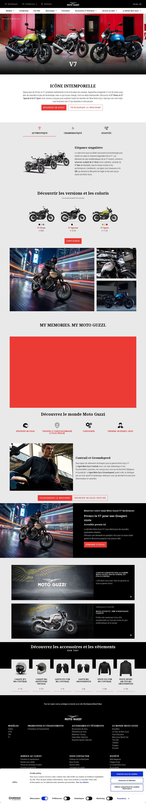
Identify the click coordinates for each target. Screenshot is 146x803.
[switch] (67, 798)
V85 (9, 734)
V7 (9, 737)
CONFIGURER (73, 241)
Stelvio (10, 729)
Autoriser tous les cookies (127, 774)
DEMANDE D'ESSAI (95, 545)
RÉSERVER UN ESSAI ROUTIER (90, 498)
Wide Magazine (115, 759)
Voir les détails (82, 782)
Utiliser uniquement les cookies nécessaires (127, 788)
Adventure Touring (78, 734)
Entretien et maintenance (30, 759)
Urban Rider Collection (80, 737)
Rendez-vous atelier (28, 762)
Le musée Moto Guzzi (117, 765)
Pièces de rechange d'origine (31, 765)
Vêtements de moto (79, 732)
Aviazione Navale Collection (82, 740)
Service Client (74, 765)
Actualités (116, 729)
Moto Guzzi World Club (120, 737)
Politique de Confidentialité (79, 759)
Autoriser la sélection (127, 780)
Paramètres (121, 798)
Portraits (115, 748)
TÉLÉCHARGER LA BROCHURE (85, 107)
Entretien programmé (28, 767)
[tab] (39, 130)
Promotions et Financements (38, 729)
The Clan (115, 740)
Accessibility (114, 767)
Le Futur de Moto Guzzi (120, 732)
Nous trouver (74, 762)
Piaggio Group (115, 762)
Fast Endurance (118, 734)
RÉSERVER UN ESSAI (54, 107)
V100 (10, 732)
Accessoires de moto (80, 729)
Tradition (115, 743)
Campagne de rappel (77, 767)
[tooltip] (39, 225)
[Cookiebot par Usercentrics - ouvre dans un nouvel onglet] (15, 798)
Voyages (115, 745)
